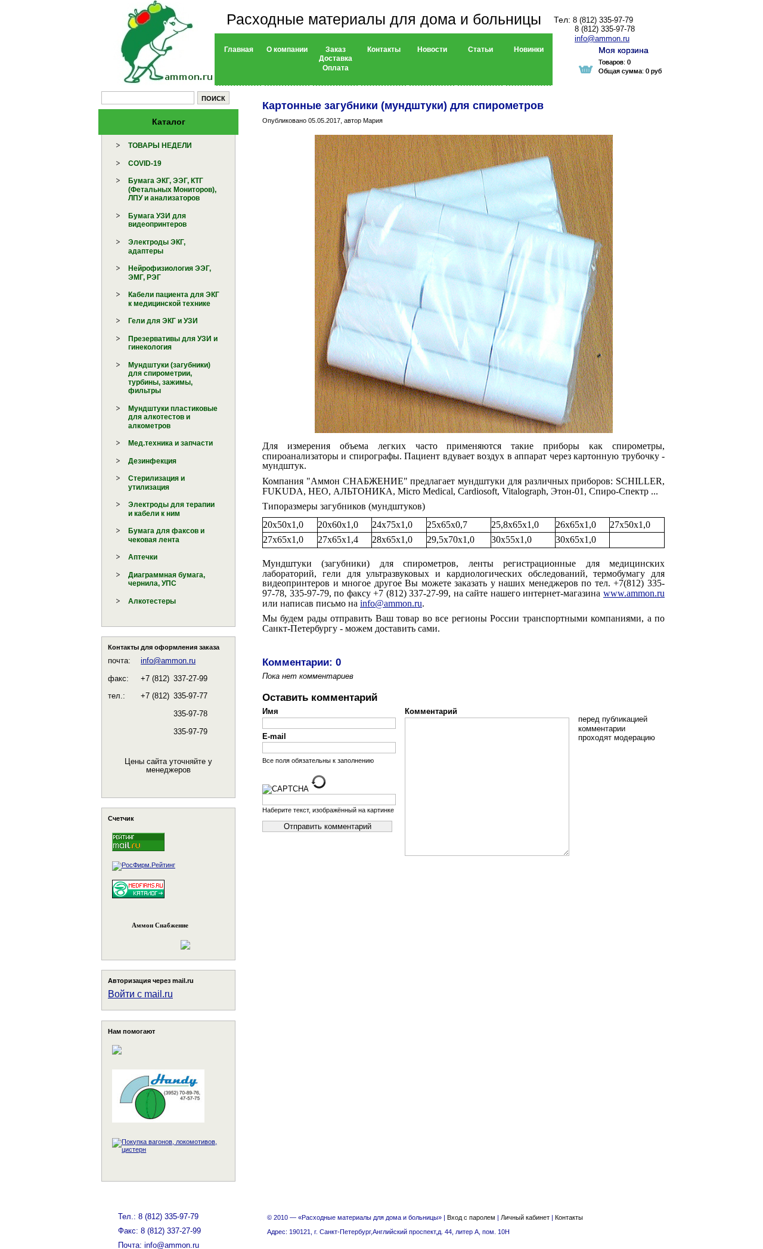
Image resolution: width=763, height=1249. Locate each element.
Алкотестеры (152, 601)
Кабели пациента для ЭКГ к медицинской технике (173, 299)
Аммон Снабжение (160, 925)
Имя (270, 711)
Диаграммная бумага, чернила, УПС (166, 579)
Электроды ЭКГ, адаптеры (156, 246)
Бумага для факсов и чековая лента (166, 535)
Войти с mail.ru (140, 994)
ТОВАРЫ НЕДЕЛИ (160, 145)
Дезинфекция (152, 461)
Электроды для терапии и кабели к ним (171, 509)
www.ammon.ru (634, 593)
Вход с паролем (471, 1217)
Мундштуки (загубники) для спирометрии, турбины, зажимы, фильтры (169, 378)
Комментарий (431, 711)
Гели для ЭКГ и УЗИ (163, 321)
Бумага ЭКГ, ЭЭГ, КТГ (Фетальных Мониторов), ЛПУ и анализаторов (172, 189)
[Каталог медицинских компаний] (138, 900)
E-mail (274, 736)
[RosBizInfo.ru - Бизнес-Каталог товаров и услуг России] (152, 938)
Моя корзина (623, 50)
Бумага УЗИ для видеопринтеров (157, 220)
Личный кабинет (525, 1217)
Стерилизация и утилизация (156, 482)
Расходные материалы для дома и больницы (384, 19)
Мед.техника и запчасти (170, 443)
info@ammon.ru (168, 660)
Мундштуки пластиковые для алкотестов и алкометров (173, 417)
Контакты (569, 1217)
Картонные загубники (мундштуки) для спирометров (403, 106)
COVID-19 (145, 163)
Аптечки (142, 557)
